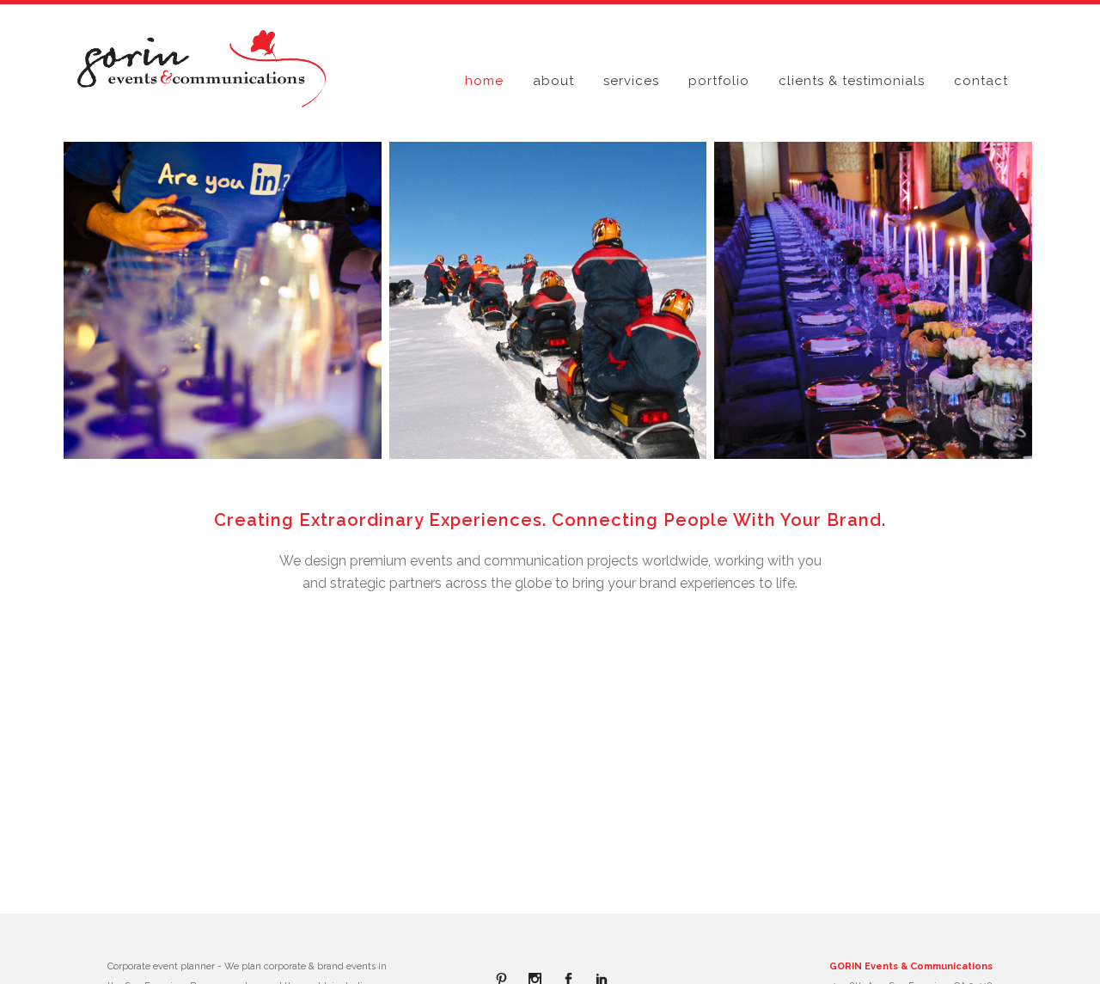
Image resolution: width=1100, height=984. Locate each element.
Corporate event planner (161, 966)
